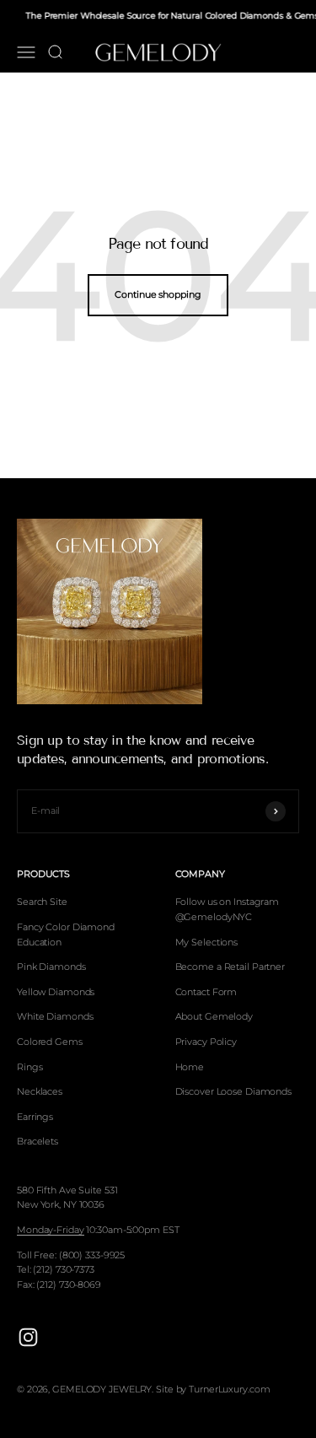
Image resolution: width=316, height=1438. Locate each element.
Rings (29, 1067)
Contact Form (206, 992)
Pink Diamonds (51, 966)
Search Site (42, 902)
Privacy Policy (206, 1042)
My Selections (206, 942)
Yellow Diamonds (55, 992)
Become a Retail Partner (230, 966)
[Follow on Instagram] (28, 1337)
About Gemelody (214, 1016)
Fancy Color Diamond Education (66, 934)
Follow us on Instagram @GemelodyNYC (227, 909)
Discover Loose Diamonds (233, 1091)
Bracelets (37, 1141)
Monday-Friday (50, 1230)
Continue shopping (158, 294)
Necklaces (39, 1091)
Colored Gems (50, 1042)
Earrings (35, 1117)
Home (190, 1067)
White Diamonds (55, 1016)
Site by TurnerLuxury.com (213, 1389)
